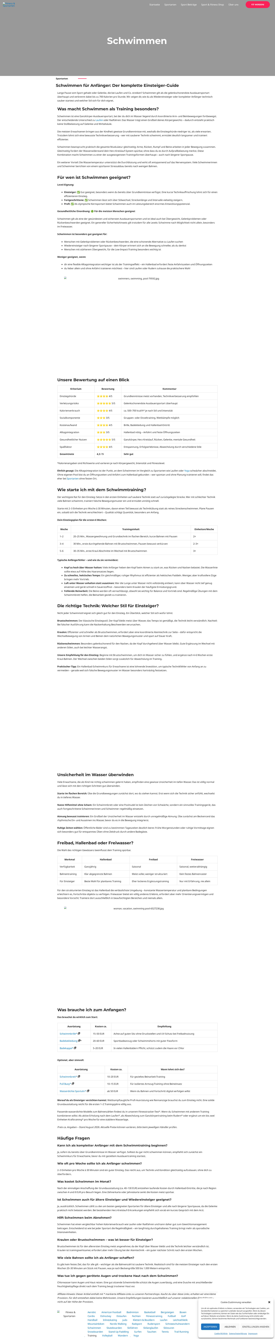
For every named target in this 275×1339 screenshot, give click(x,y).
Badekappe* (66, 1048)
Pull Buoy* (65, 1083)
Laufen (99, 120)
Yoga (187, 470)
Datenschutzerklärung (238, 1333)
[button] (269, 1302)
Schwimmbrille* (68, 1033)
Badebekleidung (68, 1040)
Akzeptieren (210, 1326)
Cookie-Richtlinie (221, 1333)
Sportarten (73, 478)
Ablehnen (230, 1326)
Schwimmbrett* (68, 1076)
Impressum (252, 1333)
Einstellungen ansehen (255, 1326)
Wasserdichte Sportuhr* (73, 1091)
